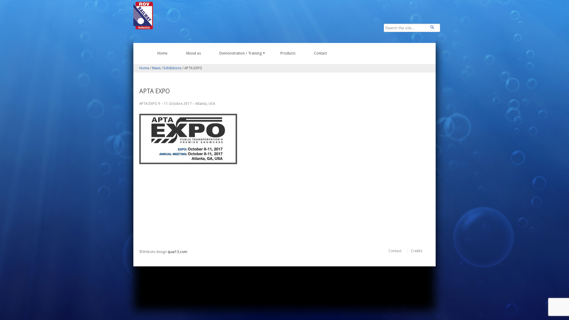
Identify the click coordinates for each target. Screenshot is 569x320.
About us (193, 53)
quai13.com (177, 252)
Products (287, 53)
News (156, 68)
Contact (320, 53)
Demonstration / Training (240, 53)
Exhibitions (172, 68)
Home (162, 53)
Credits (416, 251)
